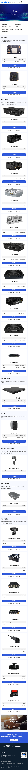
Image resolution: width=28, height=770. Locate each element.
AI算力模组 (4, 24)
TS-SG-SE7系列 (14, 308)
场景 (17, 67)
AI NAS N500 (14, 433)
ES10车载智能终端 (14, 619)
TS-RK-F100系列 (14, 254)
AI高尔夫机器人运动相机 (8, 29)
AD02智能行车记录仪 (14, 646)
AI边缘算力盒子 (18, 24)
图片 (9, 67)
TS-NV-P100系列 (14, 119)
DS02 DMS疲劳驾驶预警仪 (14, 673)
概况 (11, 67)
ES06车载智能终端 (14, 565)
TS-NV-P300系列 (14, 200)
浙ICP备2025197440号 (5, 767)
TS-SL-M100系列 (14, 362)
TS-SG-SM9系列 (14, 57)
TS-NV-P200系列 (14, 173)
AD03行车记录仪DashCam (13, 701)
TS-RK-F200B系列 (13, 281)
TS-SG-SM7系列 (14, 84)
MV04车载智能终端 (14, 592)
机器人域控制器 (18, 29)
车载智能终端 (5, 31)
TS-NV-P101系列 (14, 146)
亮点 (14, 67)
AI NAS (17, 26)
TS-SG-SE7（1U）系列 (14, 398)
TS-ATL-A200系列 (14, 227)
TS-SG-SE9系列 (14, 335)
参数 (19, 67)
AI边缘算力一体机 (6, 26)
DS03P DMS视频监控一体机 (14, 538)
